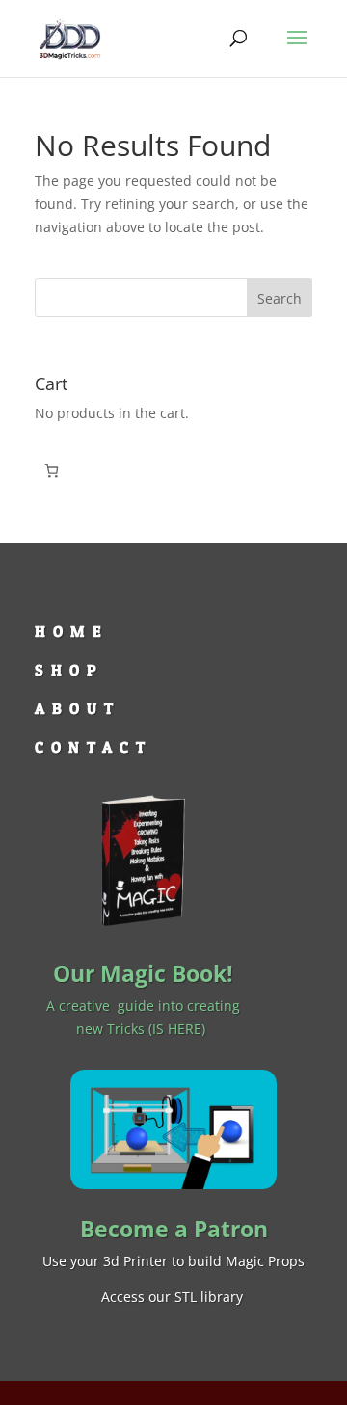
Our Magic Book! (143, 973)
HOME (72, 631)
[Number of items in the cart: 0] (51, 471)
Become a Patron (174, 1228)
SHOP (69, 669)
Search (279, 298)
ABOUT (77, 708)
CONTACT (93, 746)
